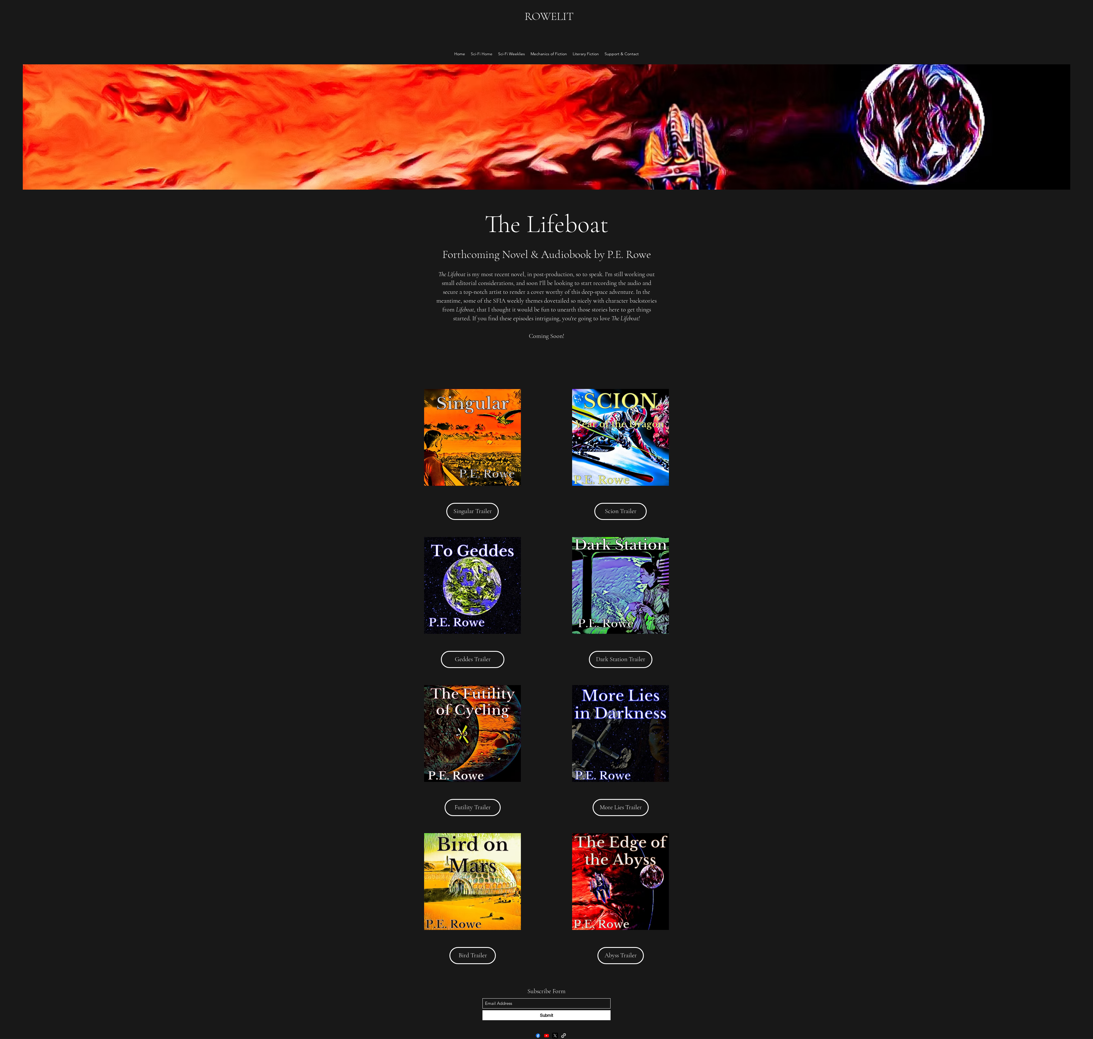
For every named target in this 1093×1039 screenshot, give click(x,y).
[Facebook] (538, 1035)
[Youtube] (546, 1035)
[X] (555, 1035)
